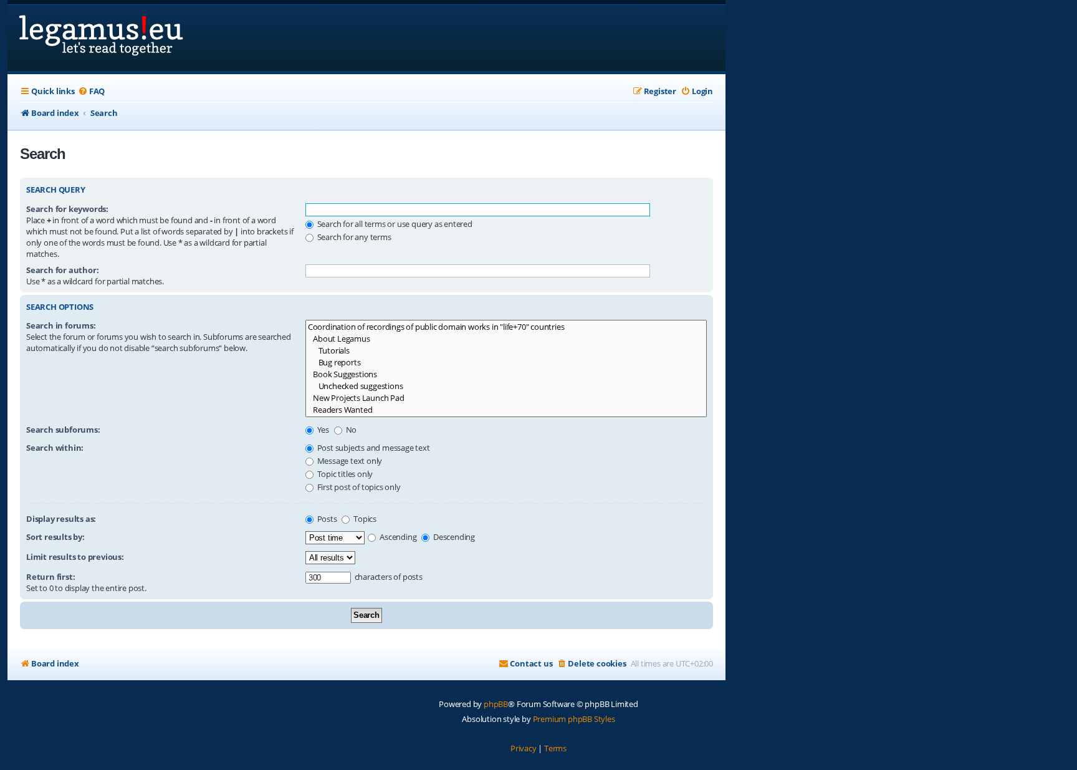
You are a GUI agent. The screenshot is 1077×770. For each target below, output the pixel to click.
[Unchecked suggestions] (506, 386)
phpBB (496, 704)
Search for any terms (353, 237)
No (350, 429)
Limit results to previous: (75, 556)
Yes (322, 429)
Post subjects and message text (372, 447)
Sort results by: (55, 536)
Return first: (50, 576)
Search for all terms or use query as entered (393, 223)
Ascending (397, 536)
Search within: (55, 447)
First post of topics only (358, 487)
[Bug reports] (506, 362)
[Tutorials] (506, 351)
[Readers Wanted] (506, 410)
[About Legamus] (506, 339)
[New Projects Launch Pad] (506, 398)
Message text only (348, 460)
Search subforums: (63, 429)
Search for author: (62, 270)
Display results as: (61, 518)
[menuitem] (91, 91)
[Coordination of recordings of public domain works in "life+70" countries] (506, 327)
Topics (364, 518)
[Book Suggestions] (506, 374)
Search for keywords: (67, 208)
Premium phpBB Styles (574, 718)
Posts (326, 518)
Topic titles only (344, 473)
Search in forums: (61, 325)
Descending (453, 536)
